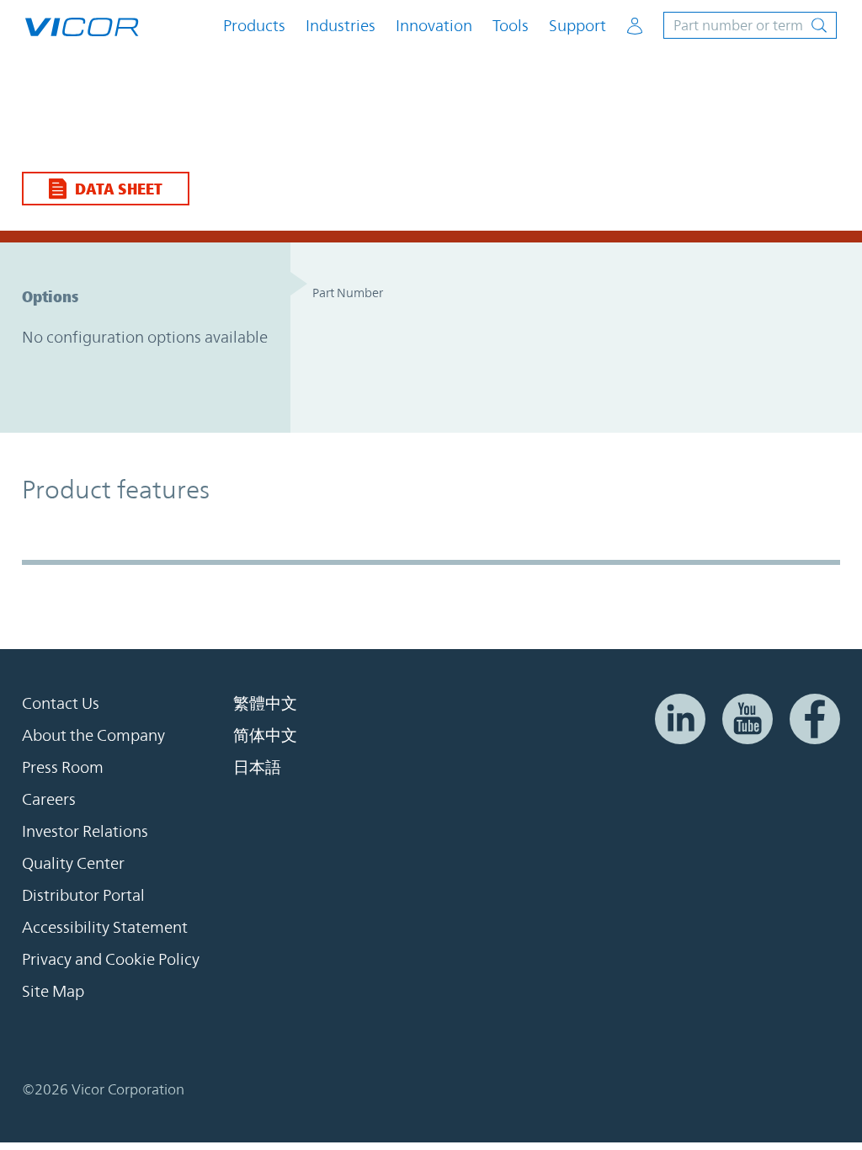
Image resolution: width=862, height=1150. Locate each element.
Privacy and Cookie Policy (111, 959)
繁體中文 (265, 703)
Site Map (53, 991)
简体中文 (265, 735)
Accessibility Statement (105, 927)
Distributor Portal (83, 895)
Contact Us (60, 703)
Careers (49, 799)
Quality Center (73, 863)
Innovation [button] (434, 26)
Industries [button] (340, 26)
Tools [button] (510, 26)
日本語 (257, 767)
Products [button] (254, 26)
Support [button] (577, 26)
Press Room (63, 767)
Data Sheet (118, 188)
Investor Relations (85, 831)
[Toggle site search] (750, 25)
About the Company (93, 735)
